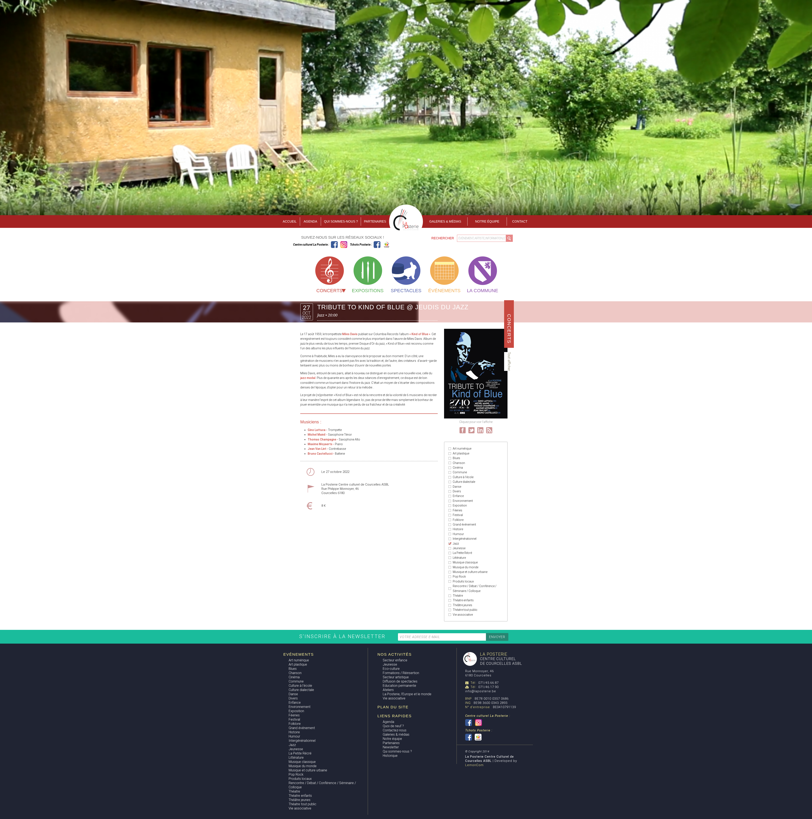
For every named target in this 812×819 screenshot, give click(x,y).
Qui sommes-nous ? (341, 221)
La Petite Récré (462, 553)
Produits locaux (463, 581)
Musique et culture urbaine (470, 572)
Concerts (329, 290)
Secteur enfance (395, 660)
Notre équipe (487, 221)
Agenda (310, 221)
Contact (519, 221)
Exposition (460, 505)
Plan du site (393, 707)
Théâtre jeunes (462, 605)
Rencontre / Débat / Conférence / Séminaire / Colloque (475, 588)
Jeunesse (459, 548)
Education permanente (399, 686)
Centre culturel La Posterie (334, 244)
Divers (457, 491)
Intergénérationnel (464, 538)
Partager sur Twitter (471, 430)
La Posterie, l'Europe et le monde (407, 694)
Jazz (456, 543)
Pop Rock (459, 576)
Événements (444, 290)
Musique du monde (465, 567)
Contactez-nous (394, 730)
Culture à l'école (463, 477)
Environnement (463, 500)
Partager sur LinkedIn (480, 430)
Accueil (289, 221)
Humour (458, 534)
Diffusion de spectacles (400, 681)
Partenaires (375, 221)
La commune (482, 290)
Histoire (458, 529)
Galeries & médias (396, 734)
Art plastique (461, 453)
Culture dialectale (464, 481)
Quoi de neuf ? (393, 726)
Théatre (458, 595)
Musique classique (465, 562)
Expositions (368, 290)
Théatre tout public (465, 609)
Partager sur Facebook (462, 430)
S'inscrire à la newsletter (343, 636)
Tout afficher (509, 361)
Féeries (457, 510)
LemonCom (474, 765)
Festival (458, 515)
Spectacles (406, 290)
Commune (460, 472)
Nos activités (394, 654)
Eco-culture (391, 669)
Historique (390, 756)
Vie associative (463, 614)
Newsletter (391, 747)
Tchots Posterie (382, 244)
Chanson (459, 463)
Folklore (458, 520)
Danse (457, 486)
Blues (456, 458)
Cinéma (458, 467)
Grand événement (464, 524)
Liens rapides (394, 716)
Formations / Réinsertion (401, 673)
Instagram (343, 244)
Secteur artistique (396, 677)
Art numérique (462, 448)
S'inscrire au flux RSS (489, 430)
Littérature (459, 557)
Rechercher (443, 238)
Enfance (458, 496)
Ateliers (388, 690)
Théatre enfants (463, 600)
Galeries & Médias (445, 221)
